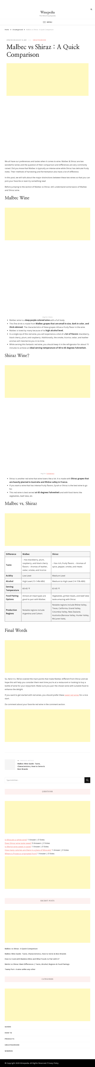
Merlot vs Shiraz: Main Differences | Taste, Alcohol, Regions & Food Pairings (37, 964)
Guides (8, 1027)
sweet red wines (72, 695)
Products (9, 1039)
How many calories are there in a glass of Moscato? (28, 850)
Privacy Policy (53, 1063)
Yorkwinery (50, 473)
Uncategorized (39, 40)
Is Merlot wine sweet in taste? (18, 846)
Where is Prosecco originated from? (21, 853)
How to (8, 1033)
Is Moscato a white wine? (16, 839)
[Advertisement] (47, 79)
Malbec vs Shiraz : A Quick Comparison (21, 948)
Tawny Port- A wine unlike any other (20, 969)
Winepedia (47, 12)
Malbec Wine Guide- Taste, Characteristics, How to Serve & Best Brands (35, 954)
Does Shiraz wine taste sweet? (18, 843)
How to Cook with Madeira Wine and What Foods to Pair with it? (32, 959)
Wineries (9, 1051)
